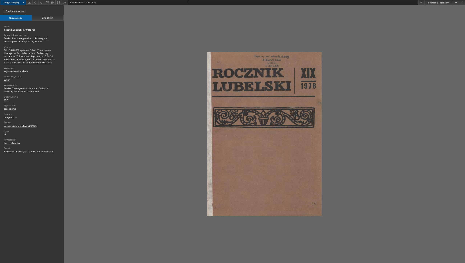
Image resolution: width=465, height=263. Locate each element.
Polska (7, 38)
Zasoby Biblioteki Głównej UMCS (20, 125)
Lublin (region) (40, 38)
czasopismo (10, 108)
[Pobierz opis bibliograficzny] (52, 2)
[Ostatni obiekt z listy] (456, 2)
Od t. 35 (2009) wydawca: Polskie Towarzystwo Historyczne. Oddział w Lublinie (27, 52)
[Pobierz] (29, 2)
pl (5, 134)
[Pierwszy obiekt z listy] (421, 2)
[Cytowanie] (59, 2)
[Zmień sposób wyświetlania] (47, 2)
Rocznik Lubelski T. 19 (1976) (19, 29)
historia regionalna (21, 38)
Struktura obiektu (15, 11)
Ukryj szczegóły (11, 2)
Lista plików (47, 17)
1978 (6, 100)
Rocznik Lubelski (12, 143)
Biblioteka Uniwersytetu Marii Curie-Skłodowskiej (28, 151)
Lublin (7, 79)
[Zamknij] (462, 2)
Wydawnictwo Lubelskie (16, 71)
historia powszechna (14, 41)
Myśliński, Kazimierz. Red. (26, 91)
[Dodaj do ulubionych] (42, 2)
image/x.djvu (10, 117)
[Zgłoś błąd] (65, 2)
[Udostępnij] (35, 2)
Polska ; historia (34, 41)
